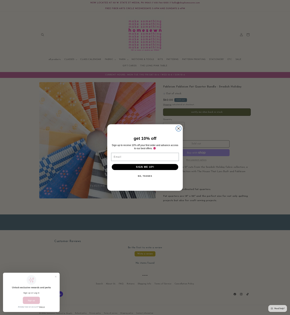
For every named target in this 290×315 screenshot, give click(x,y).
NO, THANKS (145, 176)
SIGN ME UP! (145, 167)
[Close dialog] (178, 128)
